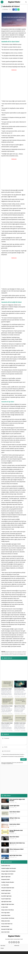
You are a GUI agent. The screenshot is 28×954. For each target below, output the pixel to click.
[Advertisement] (14, 85)
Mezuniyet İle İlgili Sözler (6, 929)
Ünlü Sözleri (5, 9)
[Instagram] (19, 942)
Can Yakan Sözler (5, 885)
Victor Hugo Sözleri (5, 912)
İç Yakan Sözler (4, 907)
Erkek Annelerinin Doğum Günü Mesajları (17, 800)
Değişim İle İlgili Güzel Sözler (7, 904)
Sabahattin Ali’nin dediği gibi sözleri (19, 654)
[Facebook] (9, 942)
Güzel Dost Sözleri (5, 926)
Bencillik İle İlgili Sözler (6, 896)
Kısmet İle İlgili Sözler (6, 898)
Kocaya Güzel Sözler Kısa (6, 923)
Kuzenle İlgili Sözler (14, 805)
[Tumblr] (16, 942)
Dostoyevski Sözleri (5, 879)
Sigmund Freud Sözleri (19, 706)
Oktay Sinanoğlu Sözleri (7, 723)
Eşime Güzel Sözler (5, 932)
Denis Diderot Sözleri (15, 811)
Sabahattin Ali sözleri (8, 654)
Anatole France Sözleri (6, 689)
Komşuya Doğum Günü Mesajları (8, 871)
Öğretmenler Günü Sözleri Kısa (17, 843)
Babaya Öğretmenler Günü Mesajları (16, 831)
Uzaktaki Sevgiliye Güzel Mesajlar (8, 868)
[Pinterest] (14, 942)
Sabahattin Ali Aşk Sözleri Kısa (11, 651)
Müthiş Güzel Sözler (5, 921)
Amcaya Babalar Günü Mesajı (7, 918)
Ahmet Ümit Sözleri (14, 836)
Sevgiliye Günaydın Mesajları (7, 882)
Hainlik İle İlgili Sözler (6, 890)
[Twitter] (12, 942)
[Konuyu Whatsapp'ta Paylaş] (18, 10)
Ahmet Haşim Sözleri (5, 893)
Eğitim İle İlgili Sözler (6, 876)
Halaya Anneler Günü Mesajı (7, 909)
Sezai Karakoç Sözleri (19, 689)
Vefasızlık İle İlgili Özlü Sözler (7, 887)
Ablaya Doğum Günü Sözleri (7, 874)
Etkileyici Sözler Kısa (15, 818)
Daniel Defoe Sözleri (5, 915)
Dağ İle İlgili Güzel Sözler (16, 855)
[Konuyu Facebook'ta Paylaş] (14, 10)
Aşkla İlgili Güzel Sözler (6, 901)
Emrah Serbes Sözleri (15, 824)
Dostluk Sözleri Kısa (5, 865)
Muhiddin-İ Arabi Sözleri (20, 723)
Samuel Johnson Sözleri (6, 706)
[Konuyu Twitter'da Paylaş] (16, 10)
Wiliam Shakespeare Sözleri (17, 849)
